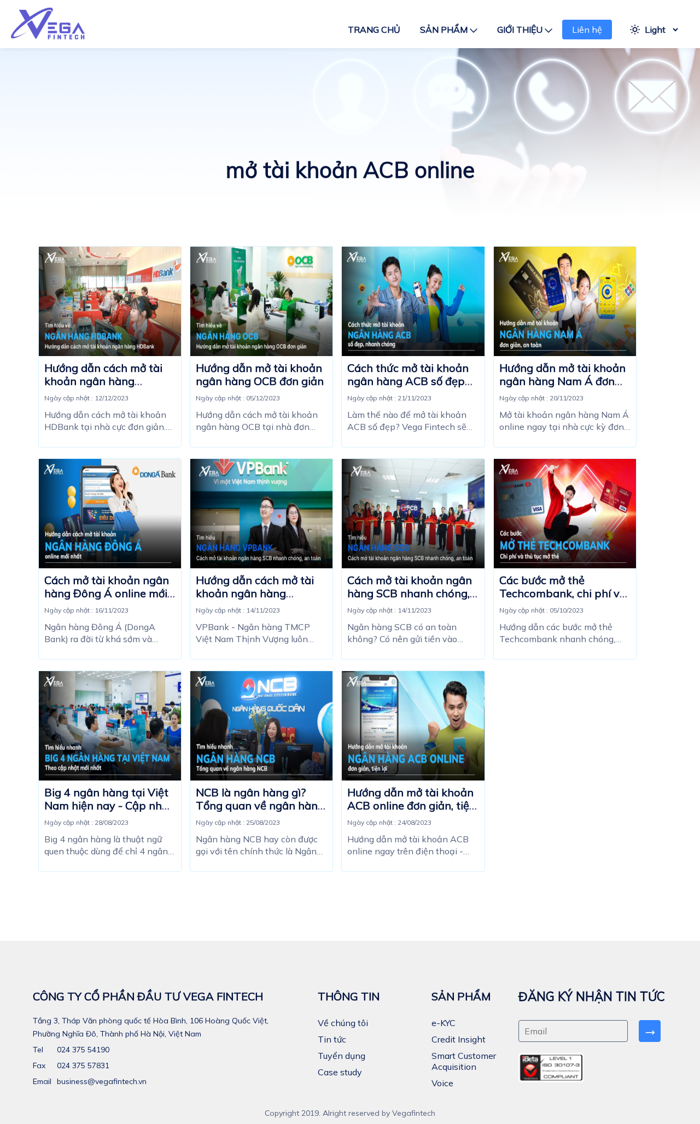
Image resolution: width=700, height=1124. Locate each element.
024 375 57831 (82, 1065)
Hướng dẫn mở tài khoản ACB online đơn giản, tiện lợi (411, 805)
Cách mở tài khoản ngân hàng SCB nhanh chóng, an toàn (409, 593)
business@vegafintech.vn (101, 1081)
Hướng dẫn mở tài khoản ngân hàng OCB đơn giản (260, 374)
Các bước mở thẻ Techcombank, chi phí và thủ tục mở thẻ (562, 593)
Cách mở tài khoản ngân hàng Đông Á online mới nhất (106, 593)
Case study (340, 1072)
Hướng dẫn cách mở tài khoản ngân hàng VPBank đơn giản (255, 593)
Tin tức (332, 1039)
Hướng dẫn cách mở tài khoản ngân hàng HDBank (103, 381)
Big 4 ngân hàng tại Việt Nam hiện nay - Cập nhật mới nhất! (108, 805)
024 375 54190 (82, 1050)
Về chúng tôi (343, 1022)
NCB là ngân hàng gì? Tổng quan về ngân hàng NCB (260, 805)
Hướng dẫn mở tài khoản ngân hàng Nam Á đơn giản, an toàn (562, 381)
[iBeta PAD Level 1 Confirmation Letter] (551, 1067)
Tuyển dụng (341, 1055)
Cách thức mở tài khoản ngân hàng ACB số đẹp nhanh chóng (408, 381)
